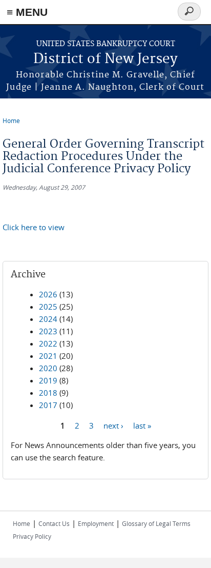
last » (142, 425)
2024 (48, 319)
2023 (48, 331)
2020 (48, 368)
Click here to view (34, 227)
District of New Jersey (105, 59)
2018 (48, 393)
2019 (48, 380)
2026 (48, 294)
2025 (48, 306)
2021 (48, 356)
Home (11, 120)
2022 (48, 343)
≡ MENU (27, 12)
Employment (96, 523)
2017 (48, 405)
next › (113, 425)
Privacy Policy (32, 536)
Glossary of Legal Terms (156, 523)
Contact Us (54, 523)
